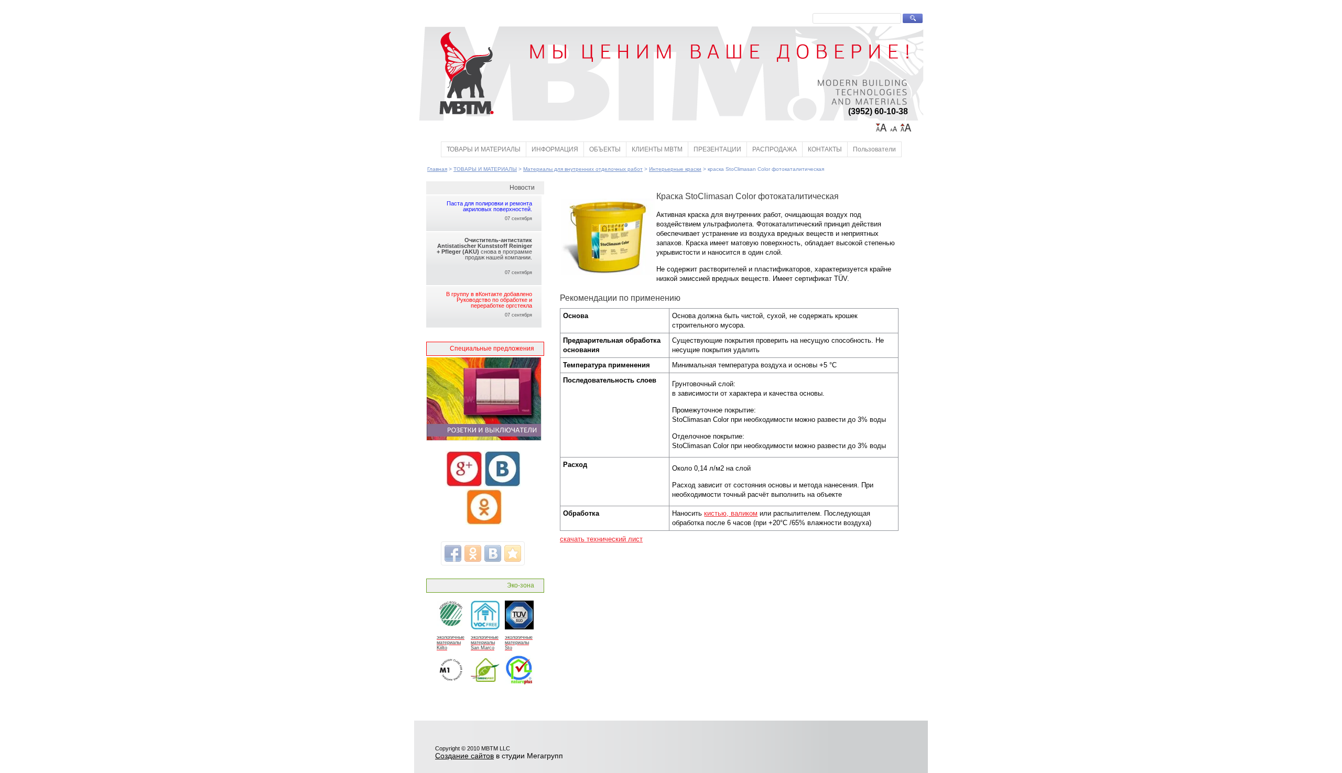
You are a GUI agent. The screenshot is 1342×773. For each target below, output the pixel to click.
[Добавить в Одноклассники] (472, 553)
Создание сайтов (464, 756)
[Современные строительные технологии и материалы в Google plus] (464, 484)
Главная (437, 169)
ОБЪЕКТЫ (605, 149)
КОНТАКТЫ (825, 149)
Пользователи (874, 149)
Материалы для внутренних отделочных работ (583, 169)
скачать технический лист (601, 539)
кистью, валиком (730, 513)
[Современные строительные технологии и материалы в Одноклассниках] (484, 523)
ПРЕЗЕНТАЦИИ (717, 149)
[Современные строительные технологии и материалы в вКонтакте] (502, 484)
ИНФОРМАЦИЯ (555, 149)
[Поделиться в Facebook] (453, 553)
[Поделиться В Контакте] (492, 553)
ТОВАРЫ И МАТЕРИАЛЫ (484, 149)
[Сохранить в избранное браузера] (512, 553)
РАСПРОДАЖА (774, 149)
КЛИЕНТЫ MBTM (657, 149)
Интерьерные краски (675, 169)
